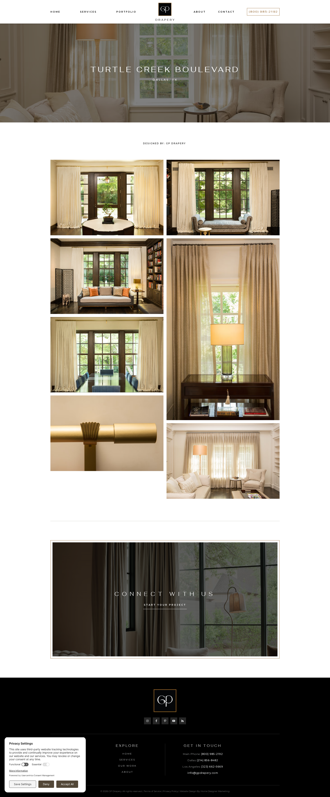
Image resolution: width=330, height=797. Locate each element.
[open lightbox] (106, 197)
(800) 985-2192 (263, 11)
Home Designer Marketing (215, 791)
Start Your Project (165, 604)
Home (55, 11)
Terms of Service (152, 791)
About (200, 11)
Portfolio (126, 11)
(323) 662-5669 (212, 766)
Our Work (127, 765)
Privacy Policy (170, 791)
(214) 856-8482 (207, 760)
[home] (165, 12)
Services (88, 11)
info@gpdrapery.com (202, 773)
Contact (226, 11)
